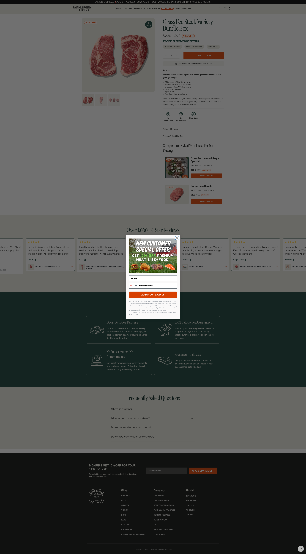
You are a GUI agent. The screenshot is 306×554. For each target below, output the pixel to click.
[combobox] (133, 285)
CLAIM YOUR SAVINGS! (153, 295)
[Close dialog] (177, 238)
